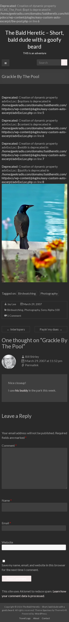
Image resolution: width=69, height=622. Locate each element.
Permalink (32, 365)
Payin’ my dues (51, 329)
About (36, 618)
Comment (9, 445)
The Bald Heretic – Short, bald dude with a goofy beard (34, 39)
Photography (49, 293)
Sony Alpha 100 (50, 309)
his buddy (21, 390)
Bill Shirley (32, 356)
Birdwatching (27, 293)
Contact (46, 618)
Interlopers (16, 329)
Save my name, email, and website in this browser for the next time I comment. (33, 567)
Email (6, 523)
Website (7, 542)
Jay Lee (11, 304)
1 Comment (14, 315)
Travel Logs (25, 618)
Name (7, 500)
